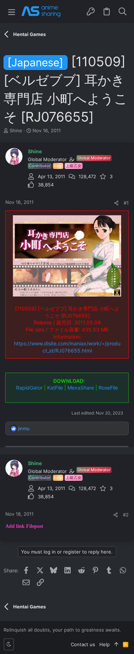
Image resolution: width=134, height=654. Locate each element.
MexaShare (81, 388)
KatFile (55, 388)
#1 (126, 203)
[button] (12, 11)
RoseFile (108, 388)
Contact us (83, 644)
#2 (126, 514)
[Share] (116, 203)
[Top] (116, 644)
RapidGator (29, 388)
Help (104, 644)
